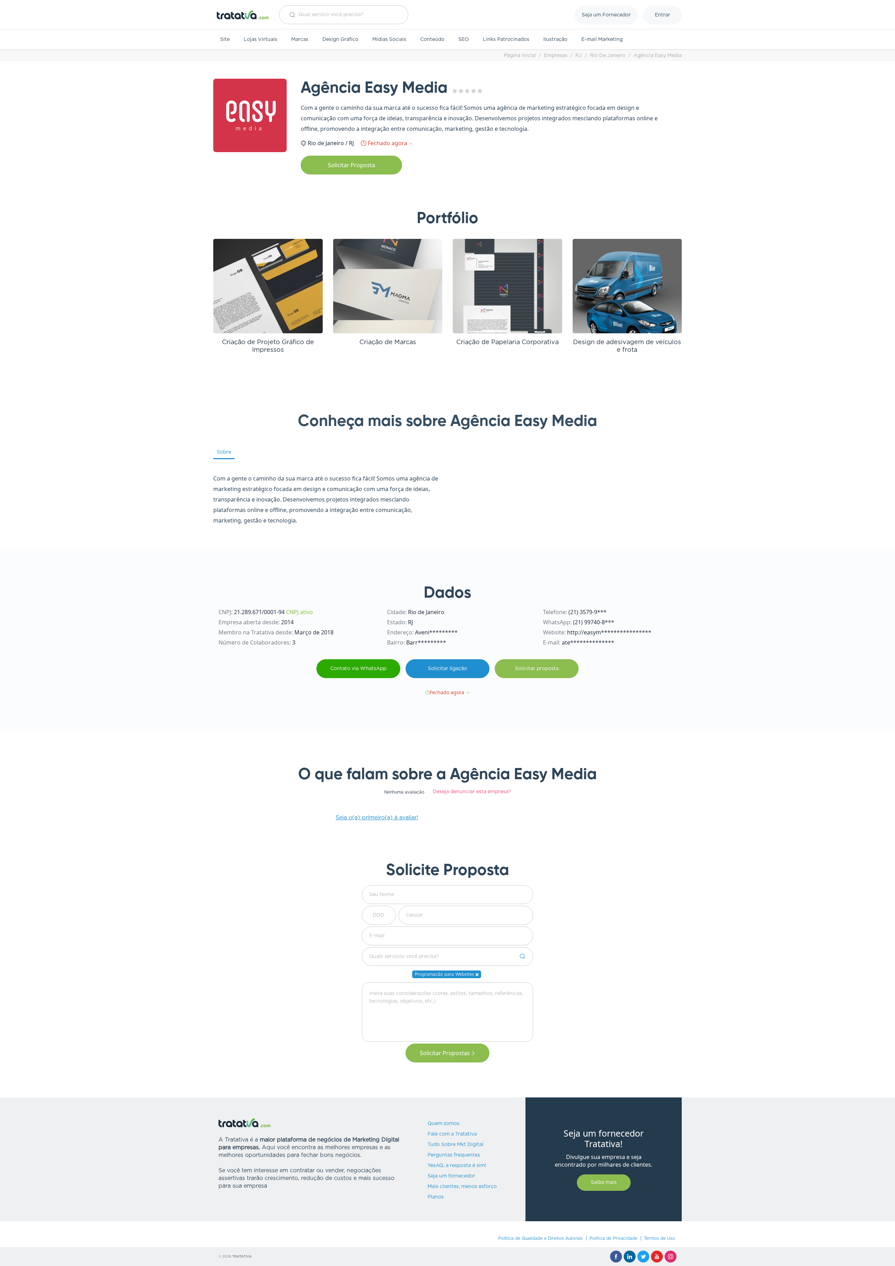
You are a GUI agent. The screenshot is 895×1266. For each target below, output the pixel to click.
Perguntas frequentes (454, 1155)
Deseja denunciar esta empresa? (472, 791)
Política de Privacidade (613, 1238)
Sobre (224, 452)
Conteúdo (432, 39)
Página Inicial (520, 55)
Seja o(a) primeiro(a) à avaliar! (377, 817)
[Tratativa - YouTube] (657, 1257)
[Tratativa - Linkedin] (630, 1257)
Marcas (299, 39)
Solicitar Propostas (445, 1053)
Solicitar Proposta (351, 165)
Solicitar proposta (537, 668)
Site (225, 39)
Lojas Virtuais (260, 39)
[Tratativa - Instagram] (670, 1257)
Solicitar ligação (447, 668)
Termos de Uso (659, 1238)
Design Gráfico (340, 39)
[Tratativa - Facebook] (616, 1257)
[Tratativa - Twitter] (643, 1257)
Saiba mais (604, 1182)
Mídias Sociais (389, 39)
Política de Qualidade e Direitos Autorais (540, 1238)
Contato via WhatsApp (358, 668)
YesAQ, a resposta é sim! (457, 1165)
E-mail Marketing (602, 39)
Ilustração (555, 39)
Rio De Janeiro (607, 55)
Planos (436, 1197)
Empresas (555, 55)
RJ (578, 55)
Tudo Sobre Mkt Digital (456, 1144)
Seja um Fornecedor (606, 15)
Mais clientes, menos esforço (462, 1186)
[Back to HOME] (243, 14)
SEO (463, 39)
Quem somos (443, 1123)
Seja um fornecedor (451, 1176)
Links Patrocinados (506, 39)
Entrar (662, 15)
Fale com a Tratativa (452, 1134)
